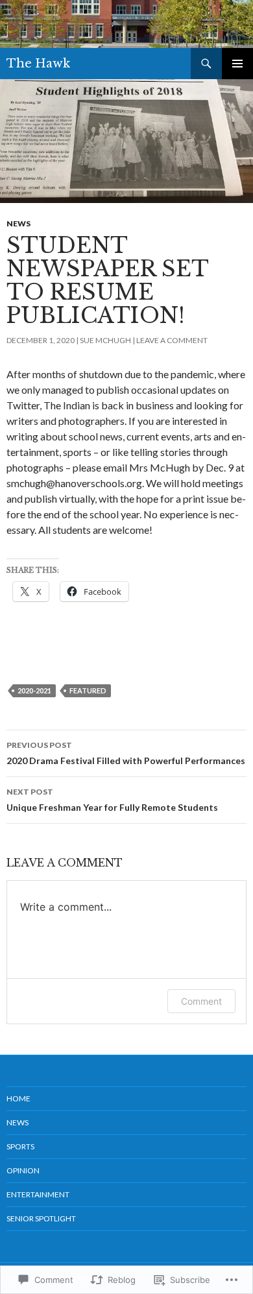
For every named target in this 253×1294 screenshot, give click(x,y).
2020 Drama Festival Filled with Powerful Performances (125, 753)
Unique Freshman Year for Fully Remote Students (112, 800)
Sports (20, 1146)
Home (18, 1098)
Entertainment (37, 1194)
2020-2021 (34, 690)
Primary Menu (237, 63)
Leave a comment (172, 340)
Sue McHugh (105, 340)
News (18, 223)
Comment (201, 1001)
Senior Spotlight (41, 1218)
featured (87, 690)
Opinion (23, 1170)
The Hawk (38, 63)
